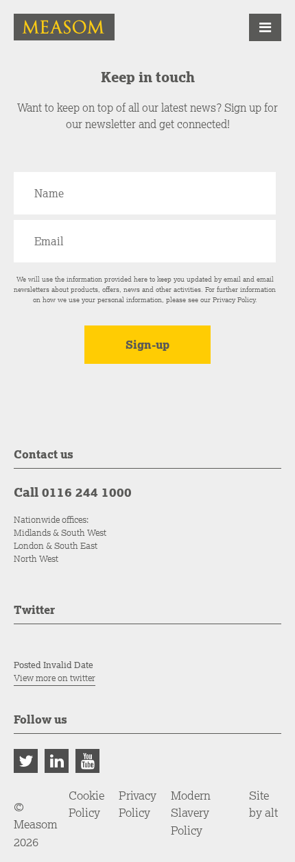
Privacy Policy (234, 300)
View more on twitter (54, 678)
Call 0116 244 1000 (73, 492)
